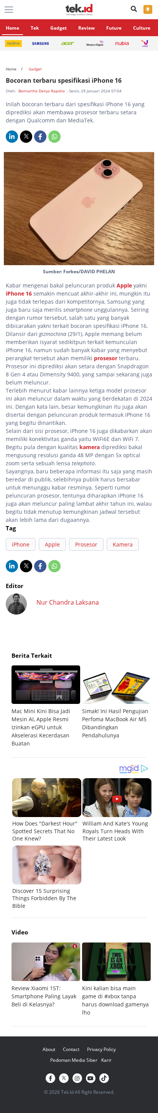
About (49, 1049)
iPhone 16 (19, 293)
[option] (47, 706)
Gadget (58, 28)
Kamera (123, 544)
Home (12, 28)
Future (114, 28)
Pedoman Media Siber (73, 1060)
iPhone (21, 544)
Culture (141, 28)
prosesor (105, 358)
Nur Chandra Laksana (67, 602)
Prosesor (86, 544)
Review (86, 28)
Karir (106, 1060)
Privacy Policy (101, 1049)
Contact (71, 1049)
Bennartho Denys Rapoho (42, 91)
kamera (89, 447)
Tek (35, 28)
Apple (124, 285)
